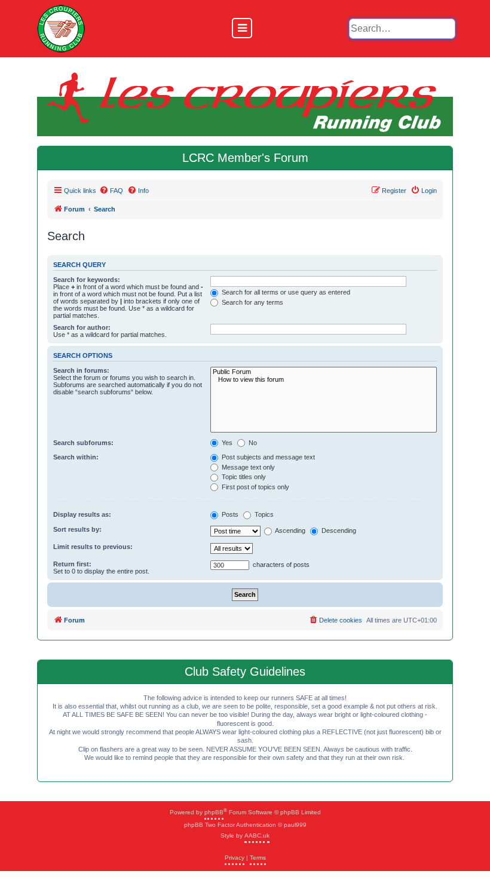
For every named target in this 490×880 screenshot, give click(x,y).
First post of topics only (254, 486)
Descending (338, 530)
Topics (263, 514)
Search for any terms (251, 302)
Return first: (72, 564)
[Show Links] (242, 28)
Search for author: (82, 327)
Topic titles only (243, 476)
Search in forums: (81, 370)
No (252, 442)
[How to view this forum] (324, 380)
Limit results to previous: (93, 546)
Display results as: (82, 514)
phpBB (213, 812)
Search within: (76, 457)
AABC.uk (257, 835)
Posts (229, 514)
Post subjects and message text (267, 457)
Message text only (247, 467)
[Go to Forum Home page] (61, 29)
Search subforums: (83, 442)
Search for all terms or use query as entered (285, 292)
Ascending (289, 530)
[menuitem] (111, 190)
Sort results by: (77, 529)
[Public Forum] (324, 372)
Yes (226, 442)
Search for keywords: (86, 279)
